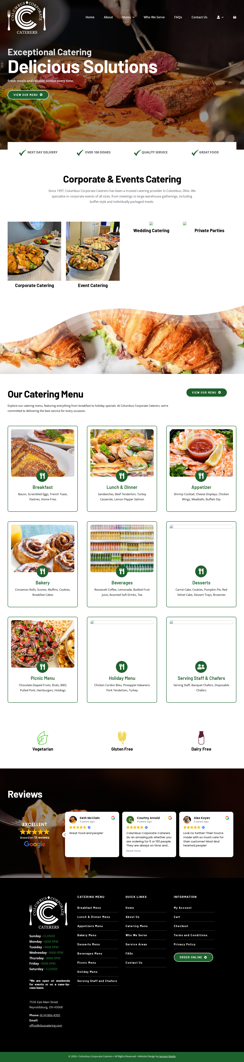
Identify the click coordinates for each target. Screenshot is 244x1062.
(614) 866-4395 (50, 1015)
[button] (233, 834)
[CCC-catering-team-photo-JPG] (48, 897)
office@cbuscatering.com (45, 1025)
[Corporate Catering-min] (34, 223)
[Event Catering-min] (93, 223)
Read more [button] (137, 851)
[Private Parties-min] (185, 223)
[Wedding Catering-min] (151, 223)
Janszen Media (167, 1056)
